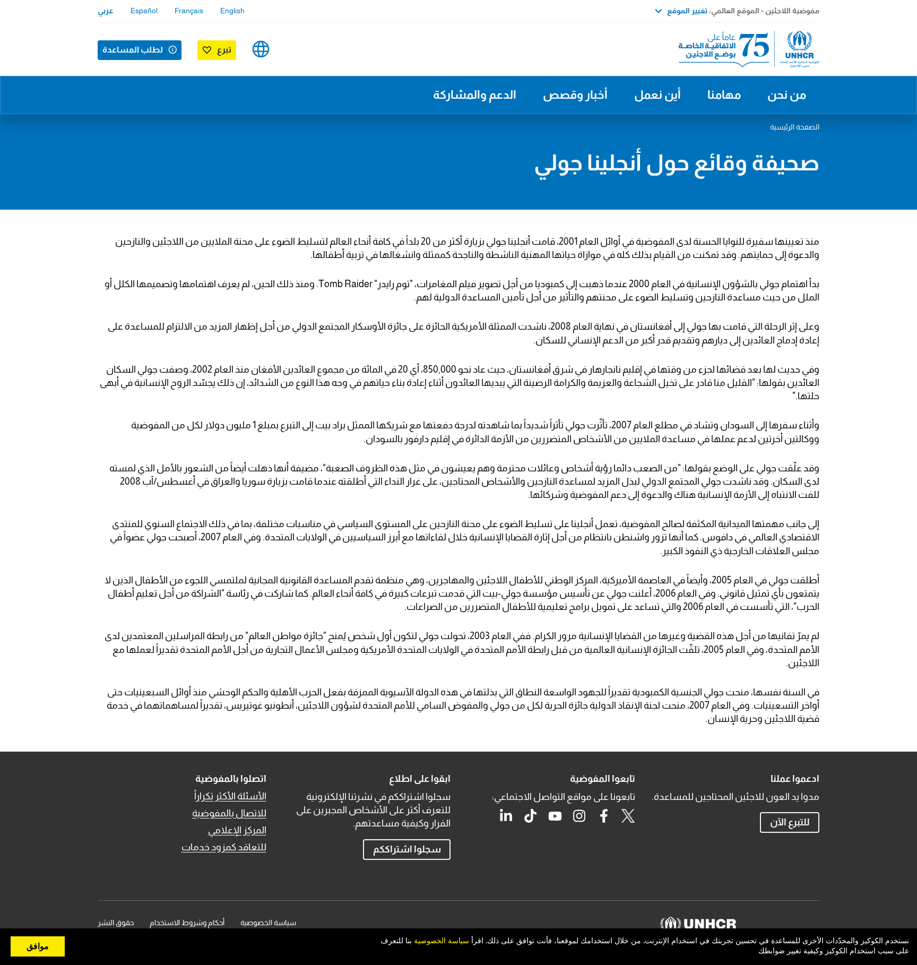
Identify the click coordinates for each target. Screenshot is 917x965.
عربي (106, 10)
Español (144, 10)
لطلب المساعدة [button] (132, 49)
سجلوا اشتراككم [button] (407, 849)
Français (189, 10)
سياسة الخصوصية (268, 922)
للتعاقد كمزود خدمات (223, 847)
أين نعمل (657, 94)
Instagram (579, 816)
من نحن (786, 94)
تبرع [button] (224, 49)
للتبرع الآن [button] (790, 822)
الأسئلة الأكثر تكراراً (230, 796)
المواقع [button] (261, 49)
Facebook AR (604, 816)
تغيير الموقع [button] (687, 10)
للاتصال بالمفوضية (229, 813)
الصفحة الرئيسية (794, 127)
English (232, 10)
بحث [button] (294, 49)
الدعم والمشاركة (474, 94)
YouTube (555, 816)
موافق (38, 946)
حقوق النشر (116, 922)
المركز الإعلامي (237, 830)
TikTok (531, 816)
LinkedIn (506, 816)
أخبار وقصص (575, 94)
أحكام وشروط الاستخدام (187, 922)
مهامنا (724, 94)
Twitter (628, 816)
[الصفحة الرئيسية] (745, 49)
